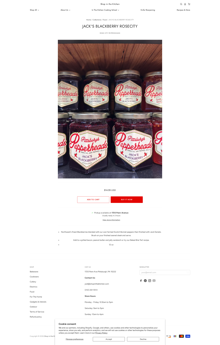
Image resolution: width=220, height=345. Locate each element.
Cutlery (33, 282)
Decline (143, 339)
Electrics (33, 287)
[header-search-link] (180, 4)
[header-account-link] (184, 4)
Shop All (33, 10)
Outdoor (33, 307)
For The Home (36, 297)
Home (88, 20)
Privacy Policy (101, 333)
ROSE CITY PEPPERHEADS (110, 33)
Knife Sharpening (148, 10)
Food (105, 20)
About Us (65, 10)
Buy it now (126, 200)
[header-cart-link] (188, 4)
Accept (109, 339)
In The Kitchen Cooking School (105, 10)
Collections (97, 20)
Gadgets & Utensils (38, 302)
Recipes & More (183, 10)
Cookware (34, 276)
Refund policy (36, 317)
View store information (111, 220)
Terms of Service (37, 312)
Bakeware (34, 271)
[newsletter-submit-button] (187, 272)
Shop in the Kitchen (110, 4)
